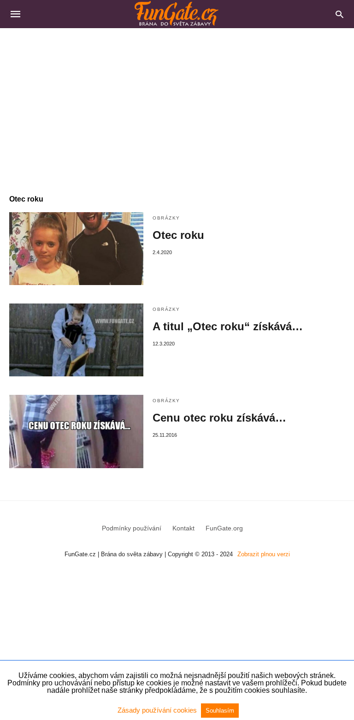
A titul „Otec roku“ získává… (228, 326)
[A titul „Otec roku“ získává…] (76, 339)
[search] (339, 14)
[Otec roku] (76, 248)
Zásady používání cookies (158, 710)
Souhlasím (220, 710)
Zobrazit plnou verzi (263, 554)
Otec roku (178, 235)
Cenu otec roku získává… (219, 417)
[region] (177, 106)
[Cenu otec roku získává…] (76, 431)
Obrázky (166, 217)
